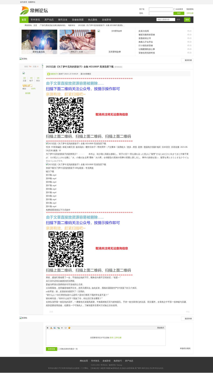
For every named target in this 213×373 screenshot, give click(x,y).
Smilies (69, 327)
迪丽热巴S (54, 74)
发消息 (27, 93)
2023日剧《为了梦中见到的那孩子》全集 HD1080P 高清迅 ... (101, 25)
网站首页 (84, 361)
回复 (51, 312)
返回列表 (188, 60)
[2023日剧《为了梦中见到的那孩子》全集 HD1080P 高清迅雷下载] (89, 110)
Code (65, 327)
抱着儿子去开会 (146, 42)
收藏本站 (31, 2)
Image (54, 327)
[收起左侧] (42, 66)
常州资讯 (35, 19)
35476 (33, 89)
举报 (188, 312)
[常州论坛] (34, 15)
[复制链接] (118, 67)
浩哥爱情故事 (115, 52)
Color (51, 327)
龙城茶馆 (106, 19)
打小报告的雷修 (146, 45)
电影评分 (71, 25)
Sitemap (119, 365)
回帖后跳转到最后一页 (69, 349)
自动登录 (179, 9)
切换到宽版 (191, 2)
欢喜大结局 (144, 31)
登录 (111, 338)
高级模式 (160, 328)
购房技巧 (118, 361)
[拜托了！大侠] (77, 42)
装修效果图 (78, 19)
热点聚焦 (92, 19)
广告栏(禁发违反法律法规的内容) (52, 25)
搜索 (178, 19)
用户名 (141, 9)
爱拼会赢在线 (39, 52)
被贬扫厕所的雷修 (147, 35)
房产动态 (49, 19)
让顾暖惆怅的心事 (147, 49)
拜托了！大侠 (77, 52)
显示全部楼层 (86, 74)
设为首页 (23, 2)
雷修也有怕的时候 (147, 53)
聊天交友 (63, 19)
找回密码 (189, 9)
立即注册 (189, 13)
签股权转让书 (145, 38)
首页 (24, 19)
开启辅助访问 (189, 2)
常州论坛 (21, 25)
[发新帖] (23, 58)
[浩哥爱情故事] (115, 42)
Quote (62, 327)
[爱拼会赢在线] (39, 42)
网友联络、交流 (31, 25)
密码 (141, 13)
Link (58, 327)
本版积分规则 (185, 348)
